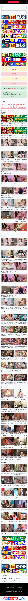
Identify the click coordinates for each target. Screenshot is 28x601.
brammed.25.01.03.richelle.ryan (20, 521)
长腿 (6, 107)
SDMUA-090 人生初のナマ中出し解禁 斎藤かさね (7, 410)
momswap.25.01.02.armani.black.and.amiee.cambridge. (20, 533)
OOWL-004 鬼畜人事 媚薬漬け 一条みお (20, 410)
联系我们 (21, 587)
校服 (6, 104)
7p (15, 147)
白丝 (15, 104)
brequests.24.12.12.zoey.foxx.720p (20, 497)
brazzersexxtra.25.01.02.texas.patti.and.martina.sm (20, 485)
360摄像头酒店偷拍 (21, 107)
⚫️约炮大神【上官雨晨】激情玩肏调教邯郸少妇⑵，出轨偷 (7, 196)
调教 (9, 104)
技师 (18, 104)
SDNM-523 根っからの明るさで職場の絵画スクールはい (20, 458)
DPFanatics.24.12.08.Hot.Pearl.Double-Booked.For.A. (20, 473)
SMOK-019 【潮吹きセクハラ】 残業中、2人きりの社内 (7, 398)
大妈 (24, 104)
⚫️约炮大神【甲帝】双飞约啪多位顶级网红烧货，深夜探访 (7, 208)
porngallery (12, 580)
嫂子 (21, 104)
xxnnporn (4, 578)
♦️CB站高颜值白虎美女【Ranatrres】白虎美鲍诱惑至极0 (20, 220)
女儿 (12, 104)
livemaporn (10, 578)
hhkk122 (18, 580)
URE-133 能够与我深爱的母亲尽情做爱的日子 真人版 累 (7, 323)
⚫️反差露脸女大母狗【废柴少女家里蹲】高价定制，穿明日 (20, 160)
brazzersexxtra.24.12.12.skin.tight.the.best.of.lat (20, 509)
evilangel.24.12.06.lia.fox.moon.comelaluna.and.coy (7, 521)
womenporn (17, 578)
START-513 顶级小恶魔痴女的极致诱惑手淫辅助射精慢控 (20, 335)
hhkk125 (4, 581)
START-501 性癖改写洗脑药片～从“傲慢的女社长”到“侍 (20, 323)
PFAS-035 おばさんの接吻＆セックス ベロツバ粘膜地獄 (20, 446)
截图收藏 (10, 88)
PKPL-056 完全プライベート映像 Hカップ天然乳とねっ (20, 434)
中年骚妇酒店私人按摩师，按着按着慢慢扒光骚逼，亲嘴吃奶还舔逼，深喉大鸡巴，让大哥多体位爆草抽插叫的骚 (7, 124)
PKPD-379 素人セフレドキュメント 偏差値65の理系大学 (7, 446)
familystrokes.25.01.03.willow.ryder (7, 533)
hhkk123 (24, 580)
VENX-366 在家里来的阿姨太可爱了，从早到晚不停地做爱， (20, 347)
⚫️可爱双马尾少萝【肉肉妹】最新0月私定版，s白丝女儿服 (20, 208)
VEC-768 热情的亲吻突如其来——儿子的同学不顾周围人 (7, 383)
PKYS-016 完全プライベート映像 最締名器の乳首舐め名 (7, 422)
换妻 (8, 110)
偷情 (2, 104)
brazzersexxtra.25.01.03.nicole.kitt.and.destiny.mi (7, 509)
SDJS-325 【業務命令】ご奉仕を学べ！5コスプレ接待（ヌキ (20, 398)
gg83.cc (12, 96)
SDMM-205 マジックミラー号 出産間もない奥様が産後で (7, 434)
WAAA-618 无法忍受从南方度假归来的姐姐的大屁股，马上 (7, 335)
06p (15, 231)
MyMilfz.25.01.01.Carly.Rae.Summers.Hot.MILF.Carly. (7, 485)
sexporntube (5, 580)
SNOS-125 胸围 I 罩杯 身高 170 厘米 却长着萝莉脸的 (7, 371)
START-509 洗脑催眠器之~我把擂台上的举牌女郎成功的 (7, 347)
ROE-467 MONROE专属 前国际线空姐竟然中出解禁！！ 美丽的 (6, 359)
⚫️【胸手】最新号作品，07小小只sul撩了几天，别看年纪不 (7, 172)
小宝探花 (3, 110)
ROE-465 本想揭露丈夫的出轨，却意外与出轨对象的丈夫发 (20, 383)
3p (1, 183)
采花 (15, 107)
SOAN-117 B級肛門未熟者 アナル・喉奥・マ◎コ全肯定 (7, 458)
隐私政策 (12, 587)
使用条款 (7, 587)
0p (15, 171)
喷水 (12, 107)
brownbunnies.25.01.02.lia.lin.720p (7, 473)
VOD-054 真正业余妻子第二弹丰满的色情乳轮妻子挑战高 (20, 359)
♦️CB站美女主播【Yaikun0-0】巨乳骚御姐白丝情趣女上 (7, 160)
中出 (9, 107)
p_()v (2, 219)
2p (15, 183)
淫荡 (2, 107)
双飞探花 (12, 110)
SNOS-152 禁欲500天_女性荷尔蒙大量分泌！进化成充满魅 (20, 371)
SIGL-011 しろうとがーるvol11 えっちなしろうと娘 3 (20, 422)
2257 (16, 587)
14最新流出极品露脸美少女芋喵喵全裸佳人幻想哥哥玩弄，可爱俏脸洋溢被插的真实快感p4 (20, 124)
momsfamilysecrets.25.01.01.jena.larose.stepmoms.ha (7, 497)
